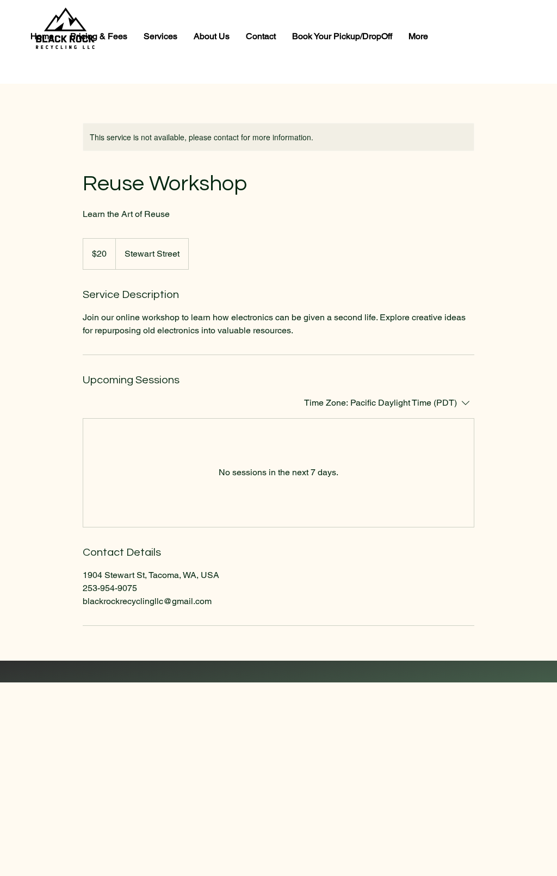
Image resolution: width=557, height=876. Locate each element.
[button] (160, 36)
